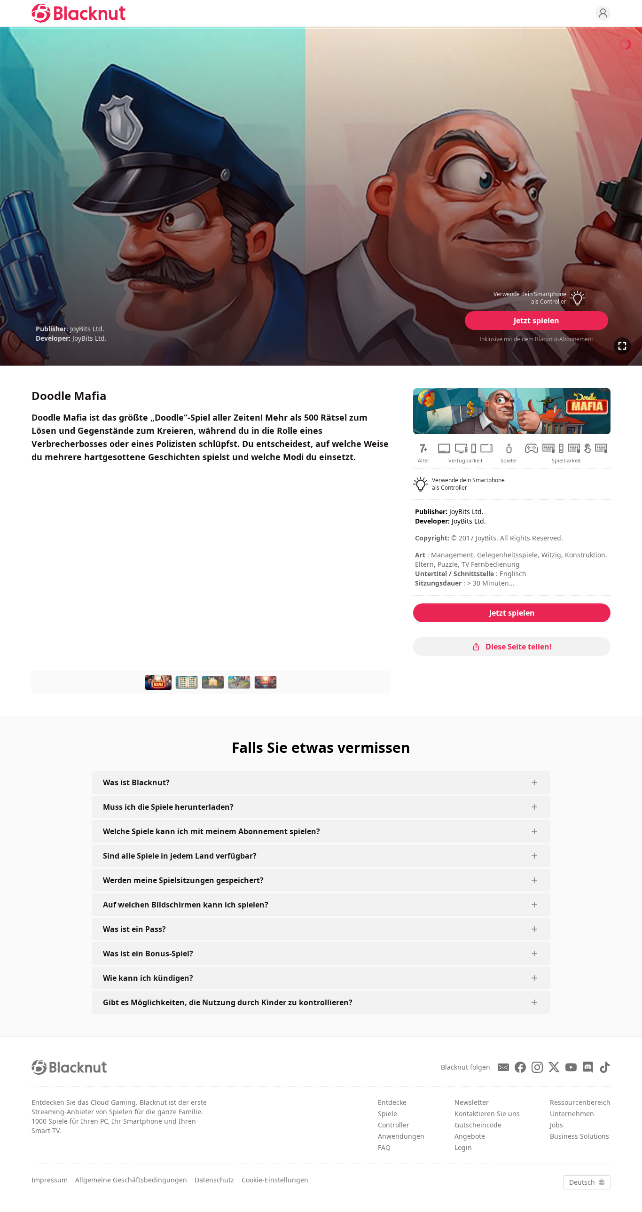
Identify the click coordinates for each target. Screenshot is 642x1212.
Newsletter (471, 1102)
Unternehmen (572, 1113)
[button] (536, 297)
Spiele (387, 1113)
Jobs (556, 1124)
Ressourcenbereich (580, 1102)
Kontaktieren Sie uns (487, 1113)
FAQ (384, 1147)
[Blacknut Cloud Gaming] (78, 13)
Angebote (469, 1136)
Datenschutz (214, 1179)
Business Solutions (579, 1136)
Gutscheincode (477, 1124)
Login (463, 1147)
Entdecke (392, 1102)
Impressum (49, 1179)
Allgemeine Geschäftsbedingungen (131, 1179)
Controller (393, 1124)
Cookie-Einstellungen (275, 1179)
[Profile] (603, 13)
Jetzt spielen (536, 320)
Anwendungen (401, 1136)
